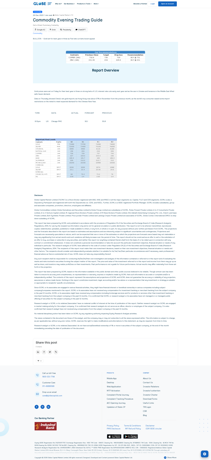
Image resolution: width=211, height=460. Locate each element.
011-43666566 (48, 386)
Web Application (114, 386)
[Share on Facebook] (44, 352)
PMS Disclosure (113, 428)
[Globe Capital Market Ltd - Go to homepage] (43, 4)
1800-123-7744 (48, 376)
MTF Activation (113, 390)
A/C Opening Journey (116, 403)
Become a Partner (140, 4)
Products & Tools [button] (83, 4)
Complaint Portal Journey (118, 395)
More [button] (96, 4)
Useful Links (148, 403)
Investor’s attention (151, 390)
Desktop (110, 382)
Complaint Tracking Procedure (120, 399)
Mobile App (111, 378)
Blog (145, 415)
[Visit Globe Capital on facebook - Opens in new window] (37, 407)
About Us (147, 378)
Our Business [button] (69, 4)
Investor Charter (150, 395)
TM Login (147, 407)
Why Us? (58, 4)
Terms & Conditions (132, 425)
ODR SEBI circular (154, 428)
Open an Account (167, 4)
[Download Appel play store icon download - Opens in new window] (114, 436)
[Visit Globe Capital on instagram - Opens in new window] (43, 407)
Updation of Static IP (116, 407)
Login (153, 4)
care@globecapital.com (52, 395)
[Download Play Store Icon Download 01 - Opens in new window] (130, 436)
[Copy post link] (56, 352)
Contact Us (148, 382)
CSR (145, 411)
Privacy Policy (113, 425)
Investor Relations (151, 386)
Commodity (37, 12)
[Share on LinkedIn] (38, 352)
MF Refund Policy (133, 428)
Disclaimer (150, 425)
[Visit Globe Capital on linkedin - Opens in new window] (48, 407)
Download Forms (150, 399)
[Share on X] (50, 352)
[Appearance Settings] (204, 454)
